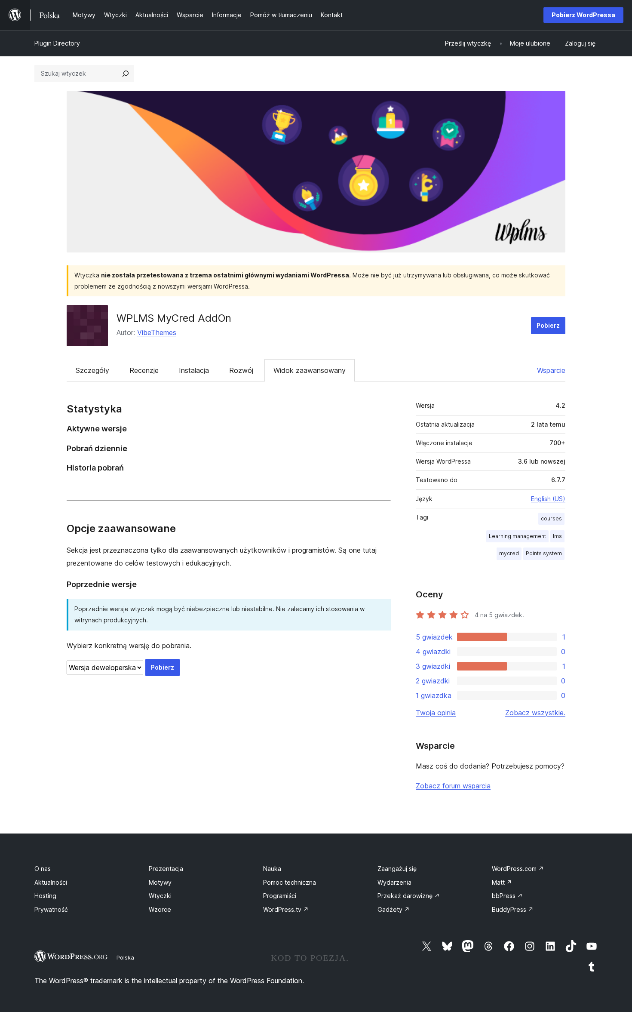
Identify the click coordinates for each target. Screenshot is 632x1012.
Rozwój (241, 370)
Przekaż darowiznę (408, 895)
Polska (125, 957)
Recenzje (144, 370)
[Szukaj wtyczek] (125, 73)
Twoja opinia (436, 712)
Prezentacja (166, 868)
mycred (509, 553)
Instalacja (194, 370)
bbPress (507, 895)
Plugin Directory (57, 43)
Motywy (160, 882)
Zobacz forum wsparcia (453, 785)
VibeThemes (156, 332)
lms (557, 536)
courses (551, 518)
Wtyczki (160, 895)
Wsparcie (551, 370)
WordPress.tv (286, 909)
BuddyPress (513, 909)
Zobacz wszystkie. (535, 712)
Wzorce (160, 909)
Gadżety (393, 909)
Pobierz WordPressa (583, 14)
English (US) (548, 498)
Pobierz (548, 325)
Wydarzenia (394, 882)
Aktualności (50, 882)
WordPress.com (518, 868)
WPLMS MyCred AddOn (174, 318)
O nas (42, 868)
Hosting (45, 895)
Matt (502, 882)
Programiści (279, 895)
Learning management (517, 536)
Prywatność (51, 909)
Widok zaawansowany (309, 370)
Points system (544, 553)
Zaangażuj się (397, 868)
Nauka (272, 868)
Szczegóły (92, 370)
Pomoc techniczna (289, 882)
